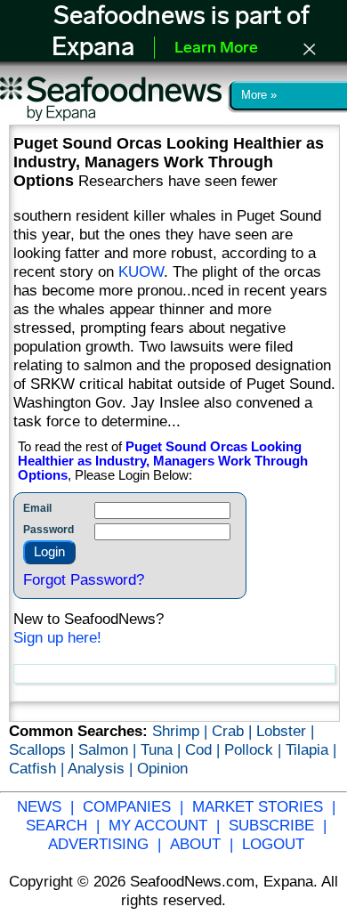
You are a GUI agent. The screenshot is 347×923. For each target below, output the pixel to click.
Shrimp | (182, 731)
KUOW (141, 271)
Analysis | (102, 768)
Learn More (216, 49)
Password (48, 529)
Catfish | (38, 768)
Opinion (162, 768)
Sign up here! (57, 637)
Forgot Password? (83, 579)
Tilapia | (311, 749)
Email (37, 508)
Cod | (204, 749)
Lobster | (285, 731)
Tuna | (163, 749)
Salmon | (109, 749)
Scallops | (43, 749)
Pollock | (255, 749)
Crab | (234, 731)
